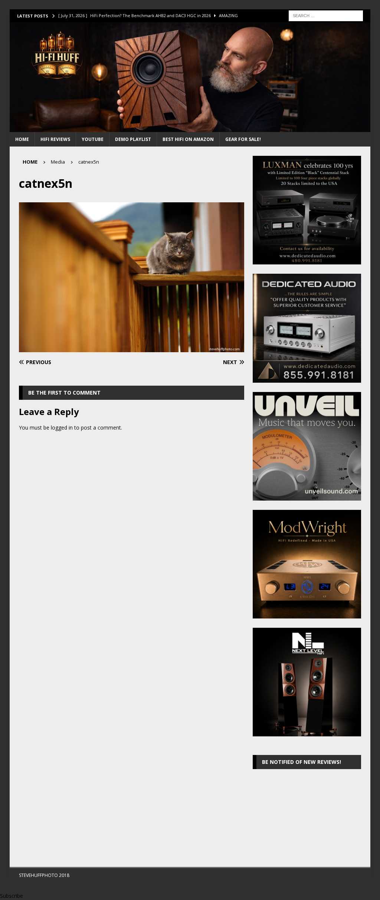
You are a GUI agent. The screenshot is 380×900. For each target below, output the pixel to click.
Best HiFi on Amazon (188, 139)
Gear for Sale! (243, 139)
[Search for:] (326, 15)
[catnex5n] (131, 347)
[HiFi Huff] (190, 127)
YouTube (93, 139)
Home (22, 139)
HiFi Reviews (55, 139)
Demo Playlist (133, 139)
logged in (62, 427)
